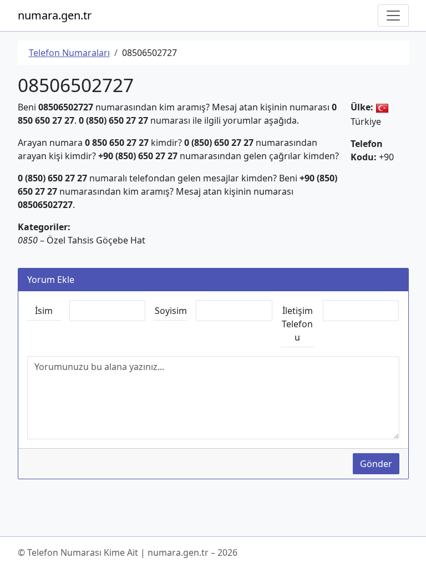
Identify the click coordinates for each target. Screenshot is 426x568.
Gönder (376, 464)
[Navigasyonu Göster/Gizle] (393, 15)
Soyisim (171, 311)
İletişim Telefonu (297, 324)
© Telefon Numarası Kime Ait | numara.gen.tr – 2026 (127, 552)
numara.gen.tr (55, 15)
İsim (44, 311)
